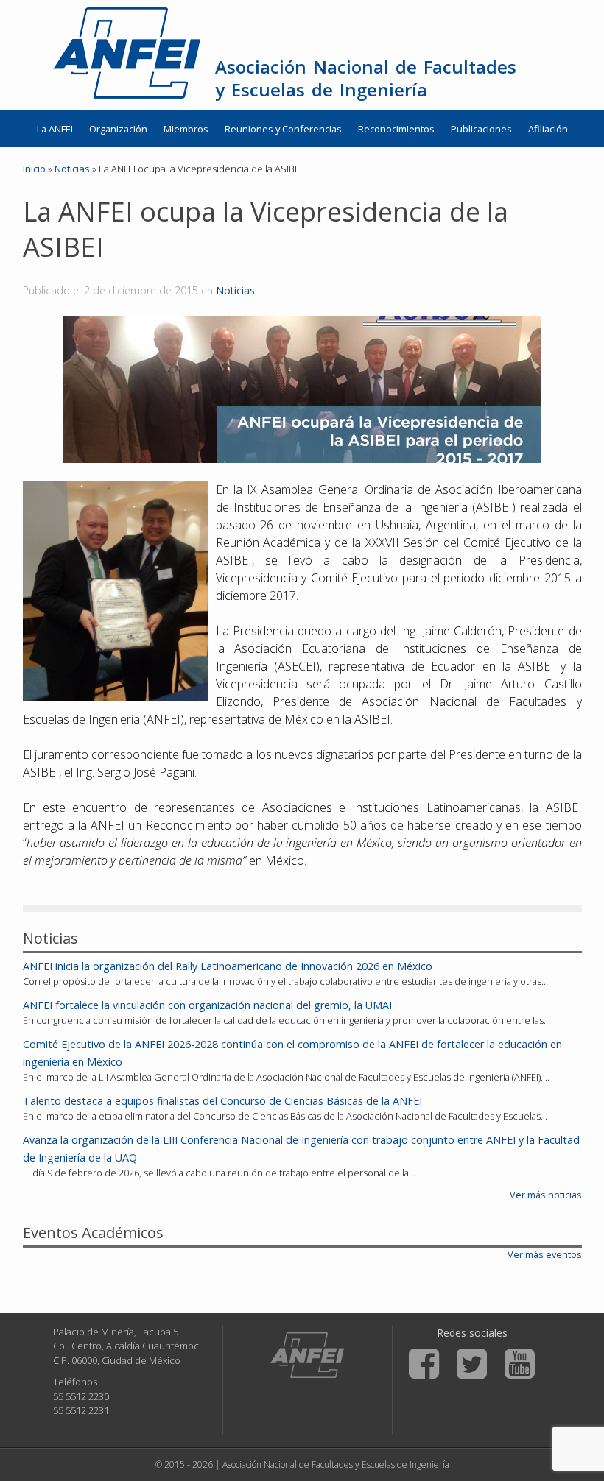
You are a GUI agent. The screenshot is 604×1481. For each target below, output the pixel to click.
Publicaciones (481, 128)
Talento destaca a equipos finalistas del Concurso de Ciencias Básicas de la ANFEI (222, 1101)
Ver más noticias (546, 1194)
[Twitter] (472, 1364)
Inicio (34, 168)
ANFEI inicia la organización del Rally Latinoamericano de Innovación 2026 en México (227, 966)
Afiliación (548, 128)
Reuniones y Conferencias (283, 128)
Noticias (235, 290)
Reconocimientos (396, 128)
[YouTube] (520, 1364)
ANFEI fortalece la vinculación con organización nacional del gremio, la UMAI (207, 1005)
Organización (118, 128)
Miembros (186, 128)
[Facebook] (424, 1364)
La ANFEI (55, 128)
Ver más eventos (545, 1254)
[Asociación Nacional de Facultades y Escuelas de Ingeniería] (307, 1355)
